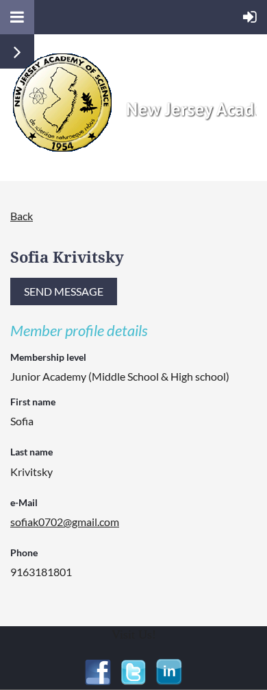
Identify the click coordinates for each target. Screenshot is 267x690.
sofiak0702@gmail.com (64, 521)
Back (21, 215)
